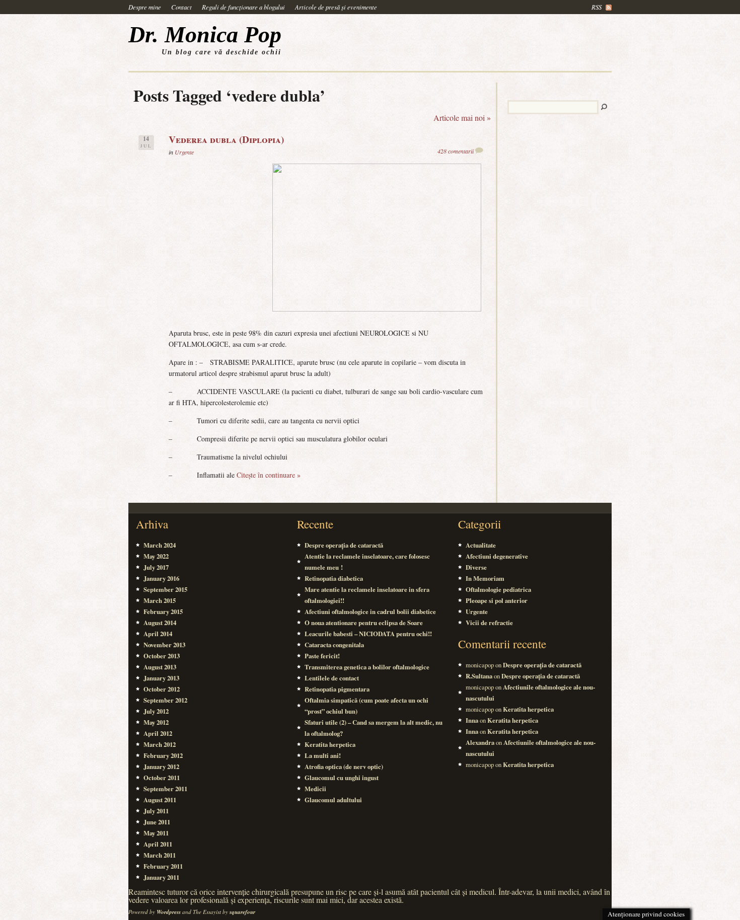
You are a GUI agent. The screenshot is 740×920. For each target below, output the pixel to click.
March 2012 (159, 744)
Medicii (315, 788)
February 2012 (163, 755)
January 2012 (161, 766)
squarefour (242, 912)
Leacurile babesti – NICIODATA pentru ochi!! (368, 633)
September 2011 (165, 788)
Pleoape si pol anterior (497, 600)
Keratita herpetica (330, 744)
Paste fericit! (322, 655)
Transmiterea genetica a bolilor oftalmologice (367, 666)
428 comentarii (455, 151)
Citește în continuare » (269, 475)
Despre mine (144, 7)
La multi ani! (323, 755)
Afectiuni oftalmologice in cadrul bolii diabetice (370, 611)
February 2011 (163, 866)
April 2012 (157, 733)
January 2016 (161, 578)
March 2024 (159, 545)
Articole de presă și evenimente (336, 7)
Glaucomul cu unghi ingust (342, 777)
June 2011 (156, 821)
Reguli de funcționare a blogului (243, 7)
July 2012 (156, 711)
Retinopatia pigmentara (337, 689)
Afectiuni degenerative (497, 556)
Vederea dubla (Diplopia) (226, 139)
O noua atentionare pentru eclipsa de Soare (364, 622)
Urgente (184, 152)
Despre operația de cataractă (344, 545)
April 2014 (157, 633)
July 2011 (156, 810)
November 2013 (164, 644)
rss (596, 7)
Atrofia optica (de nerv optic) (344, 766)
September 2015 (165, 589)
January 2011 (161, 877)
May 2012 (156, 722)
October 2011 (161, 777)
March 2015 (159, 600)
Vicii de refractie (489, 622)
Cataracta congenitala (334, 644)
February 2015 (163, 611)
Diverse (476, 567)
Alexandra (480, 742)
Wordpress (169, 912)
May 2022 (156, 556)
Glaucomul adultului (333, 799)
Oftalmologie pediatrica (498, 589)
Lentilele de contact (332, 677)
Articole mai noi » (462, 117)
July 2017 (156, 567)
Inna (472, 720)
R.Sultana (479, 675)
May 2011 (156, 832)
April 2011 (157, 844)
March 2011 (159, 855)
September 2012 (165, 700)
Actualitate (481, 545)
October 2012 (161, 689)
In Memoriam (485, 578)
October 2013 (161, 655)
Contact (181, 7)
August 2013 (159, 666)
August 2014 (159, 622)
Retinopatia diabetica (334, 578)
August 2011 (159, 799)
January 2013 (161, 677)
